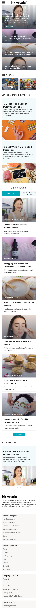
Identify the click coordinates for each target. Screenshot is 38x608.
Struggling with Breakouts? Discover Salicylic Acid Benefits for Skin (18, 39)
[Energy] (10, 84)
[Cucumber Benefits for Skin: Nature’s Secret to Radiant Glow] (19, 404)
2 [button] (17, 487)
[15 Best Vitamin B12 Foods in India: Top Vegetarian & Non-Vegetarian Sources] (19, 173)
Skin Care (8, 23)
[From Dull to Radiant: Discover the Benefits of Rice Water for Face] (19, 288)
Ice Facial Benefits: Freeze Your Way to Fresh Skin (18, 67)
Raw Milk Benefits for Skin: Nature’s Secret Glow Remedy (17, 15)
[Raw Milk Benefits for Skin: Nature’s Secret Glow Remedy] (19, 210)
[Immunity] (28, 84)
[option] (19, 466)
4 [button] (20, 487)
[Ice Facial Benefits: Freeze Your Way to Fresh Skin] (19, 327)
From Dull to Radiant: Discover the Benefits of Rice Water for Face (19, 53)
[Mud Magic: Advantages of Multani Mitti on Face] (19, 365)
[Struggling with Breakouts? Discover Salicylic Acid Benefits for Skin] (19, 249)
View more (19, 435)
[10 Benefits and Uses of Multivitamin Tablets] (19, 130)
